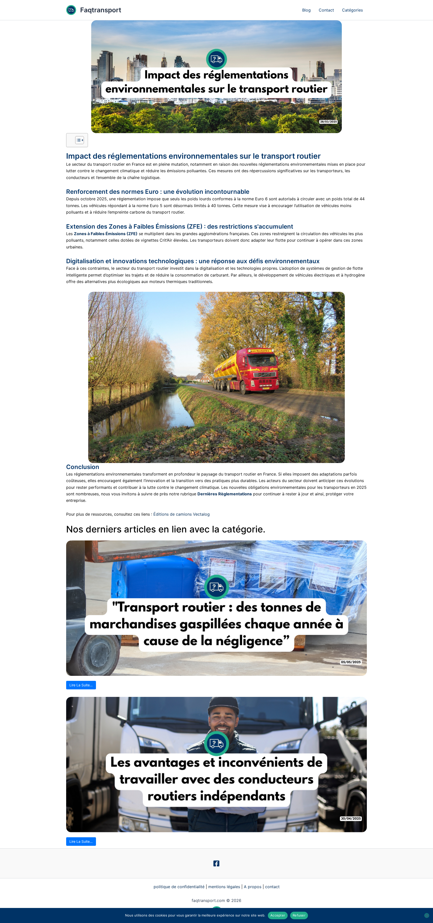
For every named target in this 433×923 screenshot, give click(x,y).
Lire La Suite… (81, 685)
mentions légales (224, 886)
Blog (306, 10)
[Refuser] (426, 915)
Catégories (352, 10)
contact (272, 886)
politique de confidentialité (179, 886)
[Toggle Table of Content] (77, 140)
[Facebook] (216, 863)
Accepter (277, 915)
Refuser (299, 915)
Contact (326, 10)
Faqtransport (100, 10)
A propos (252, 886)
